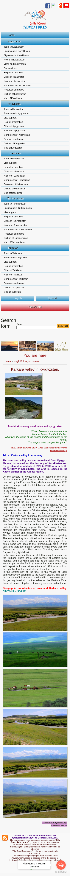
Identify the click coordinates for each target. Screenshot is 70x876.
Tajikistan (12, 247)
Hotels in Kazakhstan (14, 59)
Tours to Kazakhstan (14, 47)
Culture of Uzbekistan (15, 188)
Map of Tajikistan (12, 292)
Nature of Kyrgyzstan (14, 130)
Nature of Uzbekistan (14, 175)
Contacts (35, 307)
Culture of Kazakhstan (15, 94)
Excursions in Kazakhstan (17, 51)
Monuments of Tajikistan (16, 279)
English (18, 298)
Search (20, 324)
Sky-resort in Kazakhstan (16, 55)
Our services (10, 68)
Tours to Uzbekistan (14, 158)
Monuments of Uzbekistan (17, 180)
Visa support (10, 117)
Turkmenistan (15, 198)
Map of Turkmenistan (14, 242)
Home (11, 34)
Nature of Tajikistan (13, 274)
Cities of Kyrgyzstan (14, 126)
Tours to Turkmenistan (15, 203)
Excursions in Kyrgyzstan (16, 113)
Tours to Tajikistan (13, 253)
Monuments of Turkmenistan (18, 229)
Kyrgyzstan (14, 103)
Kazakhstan (14, 41)
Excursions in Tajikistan (15, 257)
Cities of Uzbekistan (14, 171)
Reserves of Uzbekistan (16, 184)
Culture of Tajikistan (14, 287)
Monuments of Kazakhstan (17, 85)
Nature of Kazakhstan (15, 81)
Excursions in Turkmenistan (18, 208)
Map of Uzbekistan (13, 193)
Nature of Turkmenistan (15, 225)
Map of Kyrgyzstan (13, 147)
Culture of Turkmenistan (16, 238)
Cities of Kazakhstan (14, 77)
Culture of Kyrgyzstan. (15, 143)
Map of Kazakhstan (13, 98)
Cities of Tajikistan (13, 270)
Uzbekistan (14, 153)
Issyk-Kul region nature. (26, 361)
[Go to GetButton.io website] (61, 872)
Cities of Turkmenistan (15, 221)
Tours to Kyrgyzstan (14, 109)
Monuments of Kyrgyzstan (17, 135)
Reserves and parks (14, 89)
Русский (52, 298)
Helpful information (13, 72)
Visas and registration (15, 64)
